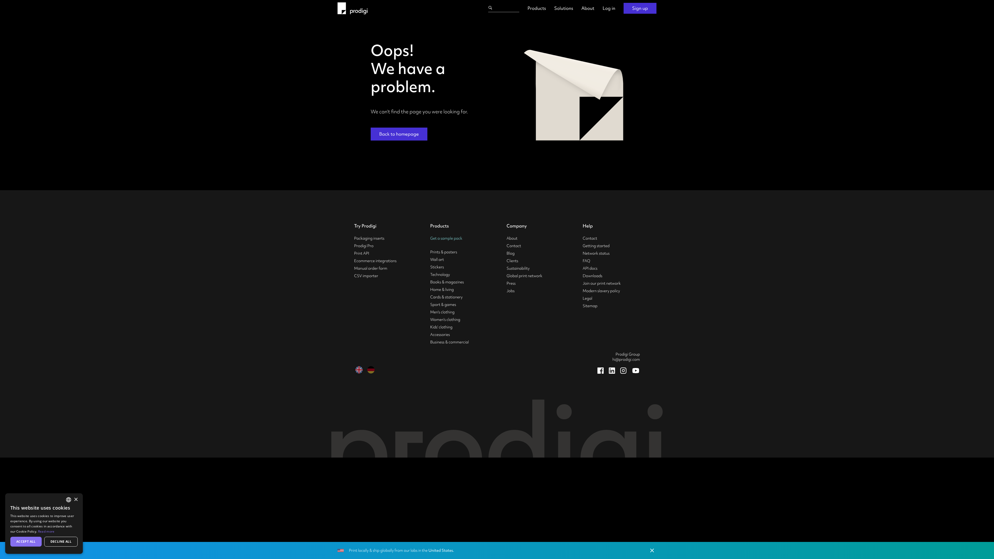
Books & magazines (447, 282)
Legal (587, 298)
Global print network (524, 275)
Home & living (442, 289)
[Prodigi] (353, 8)
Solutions (563, 8)
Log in (609, 8)
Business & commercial (449, 342)
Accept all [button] (26, 541)
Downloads (592, 275)
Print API (361, 253)
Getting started (596, 245)
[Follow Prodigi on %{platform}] (600, 370)
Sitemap (590, 305)
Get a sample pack (446, 238)
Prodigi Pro (364, 245)
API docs (590, 268)
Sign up (640, 8)
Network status (596, 253)
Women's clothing (445, 319)
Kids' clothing (441, 327)
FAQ (586, 260)
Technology (440, 274)
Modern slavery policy (601, 290)
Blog (511, 253)
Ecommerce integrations (375, 260)
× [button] (76, 500)
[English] (359, 369)
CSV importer (366, 275)
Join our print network (602, 283)
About (587, 8)
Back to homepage (399, 134)
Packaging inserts (369, 238)
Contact (514, 245)
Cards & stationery (446, 297)
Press (511, 283)
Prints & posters (443, 252)
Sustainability (518, 268)
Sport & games (443, 304)
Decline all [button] (60, 541)
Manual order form (370, 268)
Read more (46, 531)
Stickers (437, 267)
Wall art (437, 259)
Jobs (511, 290)
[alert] (44, 523)
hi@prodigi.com (626, 359)
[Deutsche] (371, 369)
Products (537, 8)
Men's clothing (442, 312)
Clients (512, 260)
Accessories (440, 334)
